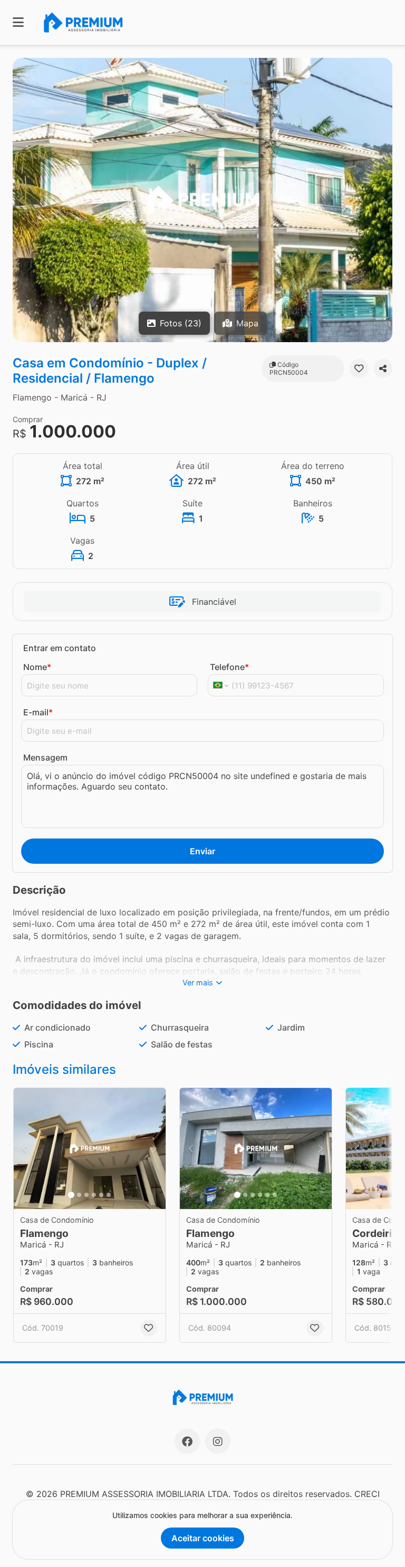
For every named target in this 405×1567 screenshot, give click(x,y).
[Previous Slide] (22, 200)
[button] (202, 200)
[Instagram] (217, 1441)
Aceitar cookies (202, 1538)
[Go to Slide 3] (86, 1195)
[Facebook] (187, 1441)
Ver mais (197, 982)
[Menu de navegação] (18, 22)
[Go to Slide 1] (71, 1195)
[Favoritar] (359, 368)
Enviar (202, 851)
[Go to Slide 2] (79, 1195)
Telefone (229, 667)
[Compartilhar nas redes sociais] (383, 368)
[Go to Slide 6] (109, 1195)
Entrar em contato (59, 648)
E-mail (38, 712)
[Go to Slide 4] (94, 1195)
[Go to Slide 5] (101, 1195)
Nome (37, 667)
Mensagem (45, 757)
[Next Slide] (383, 200)
